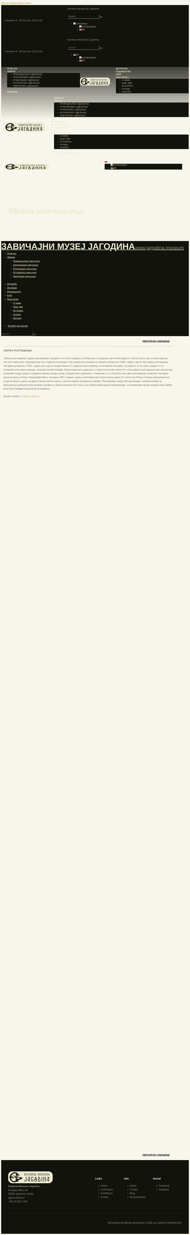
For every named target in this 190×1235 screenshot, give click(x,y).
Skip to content (9, 3)
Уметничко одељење (156, 341)
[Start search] (101, 17)
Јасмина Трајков (30, 396)
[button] (80, 24)
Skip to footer (24, 3)
